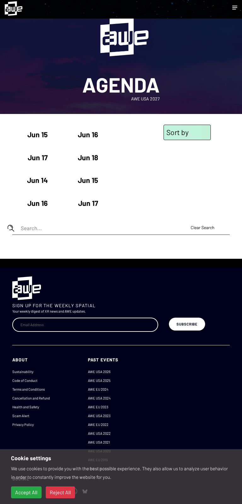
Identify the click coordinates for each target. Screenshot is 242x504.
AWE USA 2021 (99, 442)
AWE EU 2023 (98, 407)
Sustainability (22, 372)
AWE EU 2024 (98, 389)
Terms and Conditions (28, 389)
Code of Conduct (24, 380)
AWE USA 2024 (99, 398)
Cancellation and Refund (31, 398)
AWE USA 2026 (99, 372)
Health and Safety (25, 407)
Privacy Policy (23, 424)
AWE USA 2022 (99, 433)
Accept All (26, 492)
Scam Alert (20, 416)
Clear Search (203, 227)
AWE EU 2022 (98, 424)
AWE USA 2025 (99, 380)
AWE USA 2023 (99, 416)
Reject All (60, 492)
